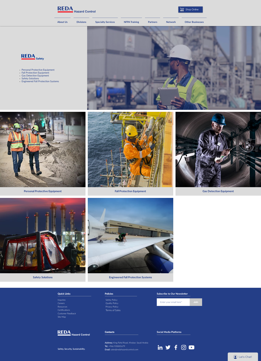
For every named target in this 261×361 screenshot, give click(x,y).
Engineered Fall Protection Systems (40, 81)
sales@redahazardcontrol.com (121, 350)
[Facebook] (175, 347)
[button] (62, 21)
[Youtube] (191, 347)
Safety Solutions (30, 78)
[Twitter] (168, 347)
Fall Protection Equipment (35, 73)
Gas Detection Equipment (35, 75)
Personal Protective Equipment (38, 70)
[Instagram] (183, 347)
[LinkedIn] (160, 347)
